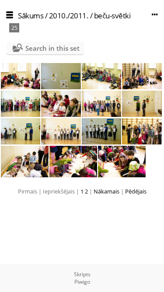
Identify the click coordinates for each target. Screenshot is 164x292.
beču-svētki (112, 16)
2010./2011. (69, 16)
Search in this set (52, 48)
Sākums (30, 16)
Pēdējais (136, 191)
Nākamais (106, 191)
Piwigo (82, 281)
